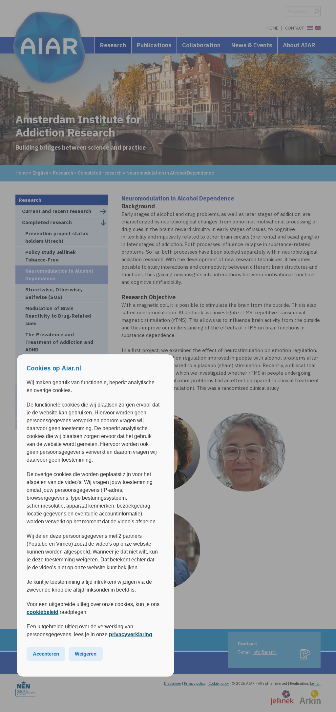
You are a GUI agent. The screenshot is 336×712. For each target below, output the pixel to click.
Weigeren (85, 654)
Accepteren (46, 654)
